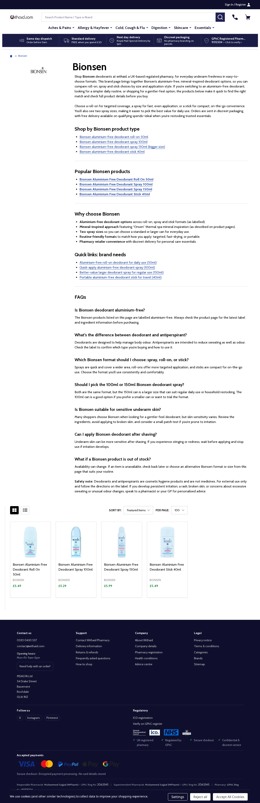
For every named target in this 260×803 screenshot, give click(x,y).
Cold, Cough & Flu (130, 27)
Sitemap (199, 664)
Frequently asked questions (93, 658)
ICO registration (143, 718)
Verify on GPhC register (147, 724)
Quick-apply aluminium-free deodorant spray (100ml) (117, 267)
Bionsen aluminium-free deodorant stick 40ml (112, 152)
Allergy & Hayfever (93, 27)
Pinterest (52, 718)
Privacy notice (203, 640)
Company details (146, 646)
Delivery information (89, 646)
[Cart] (247, 17)
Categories (201, 652)
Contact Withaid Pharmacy (93, 640)
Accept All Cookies (230, 797)
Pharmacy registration (149, 652)
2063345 (103, 784)
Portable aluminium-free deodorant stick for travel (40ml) (121, 277)
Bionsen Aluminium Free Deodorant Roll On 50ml (30, 569)
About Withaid (144, 640)
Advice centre (143, 664)
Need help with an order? (35, 667)
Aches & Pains (59, 27)
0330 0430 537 (27, 640)
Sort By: (115, 510)
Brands (198, 658)
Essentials (203, 27)
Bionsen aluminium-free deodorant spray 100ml (114, 142)
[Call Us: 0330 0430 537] (235, 17)
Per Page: (162, 510)
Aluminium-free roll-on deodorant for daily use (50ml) (118, 262)
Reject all (200, 797)
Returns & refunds (87, 652)
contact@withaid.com (30, 646)
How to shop (84, 664)
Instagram (33, 718)
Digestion (159, 27)
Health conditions (146, 658)
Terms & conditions (206, 646)
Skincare (181, 27)
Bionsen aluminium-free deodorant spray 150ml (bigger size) (122, 147)
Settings (177, 797)
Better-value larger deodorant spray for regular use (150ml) (122, 272)
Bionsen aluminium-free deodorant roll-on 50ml (114, 137)
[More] (73, 27)
